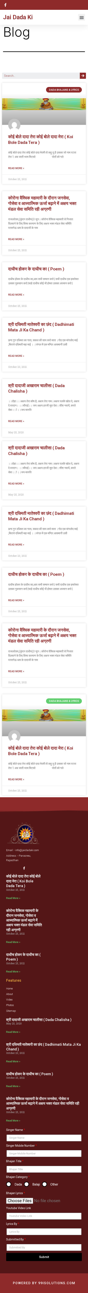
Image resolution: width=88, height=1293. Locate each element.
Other (54, 1184)
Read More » (16, 168)
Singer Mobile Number (20, 1145)
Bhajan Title (13, 1161)
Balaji (36, 1184)
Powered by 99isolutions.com (44, 1283)
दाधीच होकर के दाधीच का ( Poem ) (36, 269)
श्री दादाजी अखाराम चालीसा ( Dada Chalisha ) (38, 1019)
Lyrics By (11, 1223)
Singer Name (14, 1130)
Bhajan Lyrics (14, 1193)
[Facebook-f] (24, 868)
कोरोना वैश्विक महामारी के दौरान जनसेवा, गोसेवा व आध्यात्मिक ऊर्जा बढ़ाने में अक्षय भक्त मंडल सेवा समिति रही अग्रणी (42, 203)
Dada (18, 1184)
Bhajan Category (17, 1177)
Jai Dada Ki (18, 17)
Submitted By (15, 1239)
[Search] (83, 76)
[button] (81, 17)
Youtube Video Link (18, 1208)
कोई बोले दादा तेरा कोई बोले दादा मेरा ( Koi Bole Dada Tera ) (23, 881)
